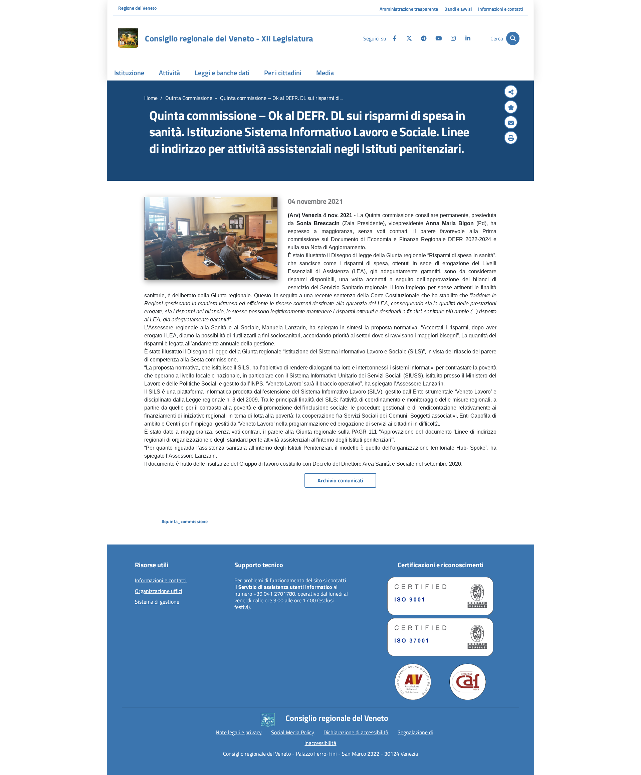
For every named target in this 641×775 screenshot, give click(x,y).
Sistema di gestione (157, 602)
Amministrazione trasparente (409, 8)
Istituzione (129, 72)
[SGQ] (440, 596)
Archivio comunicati (340, 480)
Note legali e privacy (239, 732)
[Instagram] (453, 38)
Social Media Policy (292, 732)
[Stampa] (510, 138)
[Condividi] (510, 92)
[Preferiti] (510, 108)
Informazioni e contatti (500, 8)
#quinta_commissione (185, 521)
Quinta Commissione (188, 98)
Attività (169, 72)
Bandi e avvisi (458, 8)
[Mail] (510, 123)
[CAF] (467, 682)
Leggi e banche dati (222, 72)
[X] (409, 38)
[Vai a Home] (128, 38)
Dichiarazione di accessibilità (356, 732)
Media (325, 72)
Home (151, 98)
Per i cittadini (282, 72)
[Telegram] (423, 38)
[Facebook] (394, 38)
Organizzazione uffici (158, 591)
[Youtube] (438, 38)
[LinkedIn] (467, 38)
